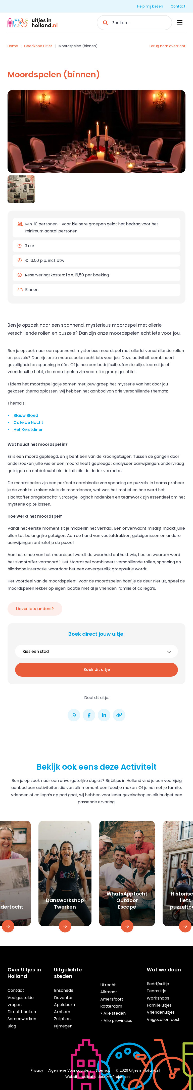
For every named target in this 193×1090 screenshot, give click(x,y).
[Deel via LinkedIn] (104, 715)
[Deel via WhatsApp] (74, 715)
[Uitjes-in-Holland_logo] (33, 20)
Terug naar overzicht (167, 45)
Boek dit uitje (96, 669)
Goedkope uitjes (38, 45)
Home (13, 45)
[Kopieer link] (119, 715)
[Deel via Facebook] (89, 715)
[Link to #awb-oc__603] (179, 23)
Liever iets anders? (35, 609)
